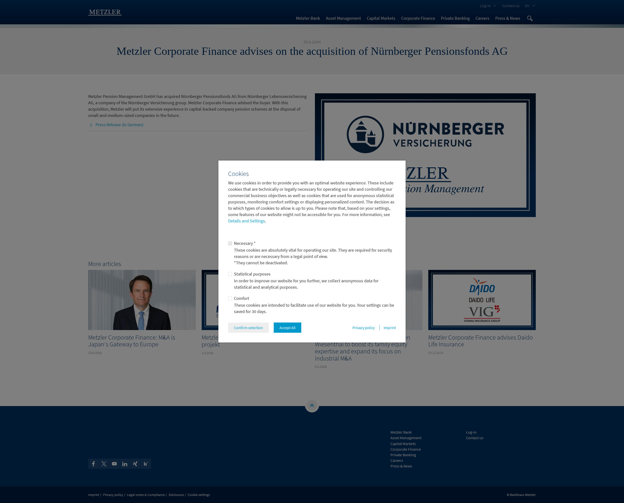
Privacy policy (363, 327)
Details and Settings (246, 221)
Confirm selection (248, 327)
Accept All (287, 327)
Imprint (390, 327)
